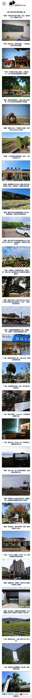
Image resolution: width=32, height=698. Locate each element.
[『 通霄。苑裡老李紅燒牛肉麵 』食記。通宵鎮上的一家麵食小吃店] (16, 30)
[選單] (4, 3)
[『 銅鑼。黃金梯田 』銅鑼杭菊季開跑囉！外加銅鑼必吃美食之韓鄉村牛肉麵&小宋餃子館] (16, 625)
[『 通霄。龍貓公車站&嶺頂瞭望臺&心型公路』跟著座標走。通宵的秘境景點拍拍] (16, 227)
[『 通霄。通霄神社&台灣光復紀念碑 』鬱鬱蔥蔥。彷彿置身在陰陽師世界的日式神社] (16, 513)
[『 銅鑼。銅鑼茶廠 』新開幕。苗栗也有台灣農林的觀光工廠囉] (16, 597)
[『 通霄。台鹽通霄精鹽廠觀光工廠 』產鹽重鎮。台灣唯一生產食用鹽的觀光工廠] (16, 344)
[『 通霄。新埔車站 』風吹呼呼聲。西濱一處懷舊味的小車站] (16, 541)
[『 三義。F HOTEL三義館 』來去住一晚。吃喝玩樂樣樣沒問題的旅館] (16, 569)
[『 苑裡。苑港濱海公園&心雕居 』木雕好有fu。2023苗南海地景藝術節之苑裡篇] (16, 86)
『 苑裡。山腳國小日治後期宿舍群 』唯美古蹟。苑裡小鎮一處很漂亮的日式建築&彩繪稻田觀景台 (16, 272)
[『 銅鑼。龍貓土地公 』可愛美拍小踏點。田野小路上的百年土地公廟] (16, 142)
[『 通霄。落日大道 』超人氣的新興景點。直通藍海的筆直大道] (16, 485)
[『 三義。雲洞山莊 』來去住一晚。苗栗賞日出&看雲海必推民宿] (16, 457)
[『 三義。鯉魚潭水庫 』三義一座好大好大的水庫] (16, 653)
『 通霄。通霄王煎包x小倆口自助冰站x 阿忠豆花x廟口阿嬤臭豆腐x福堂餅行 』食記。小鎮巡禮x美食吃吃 (16, 301)
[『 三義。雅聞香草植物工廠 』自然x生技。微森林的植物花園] (16, 372)
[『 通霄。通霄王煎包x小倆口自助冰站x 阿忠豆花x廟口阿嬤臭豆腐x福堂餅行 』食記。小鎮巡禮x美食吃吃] (16, 316)
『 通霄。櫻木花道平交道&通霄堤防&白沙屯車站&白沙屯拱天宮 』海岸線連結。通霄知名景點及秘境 (16, 242)
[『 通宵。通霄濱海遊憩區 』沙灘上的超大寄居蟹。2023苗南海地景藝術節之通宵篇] (16, 114)
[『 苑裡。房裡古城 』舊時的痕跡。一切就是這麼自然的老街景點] (16, 58)
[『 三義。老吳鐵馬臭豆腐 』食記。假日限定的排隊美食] (16, 400)
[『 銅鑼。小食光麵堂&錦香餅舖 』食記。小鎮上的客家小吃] (16, 170)
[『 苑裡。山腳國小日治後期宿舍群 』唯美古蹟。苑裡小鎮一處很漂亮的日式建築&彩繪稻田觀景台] (16, 286)
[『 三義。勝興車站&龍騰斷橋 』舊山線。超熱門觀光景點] (16, 681)
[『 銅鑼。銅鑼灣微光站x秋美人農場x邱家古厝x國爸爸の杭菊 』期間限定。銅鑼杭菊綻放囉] (16, 198)
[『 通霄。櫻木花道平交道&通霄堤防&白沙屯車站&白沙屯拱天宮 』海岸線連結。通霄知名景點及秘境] (16, 256)
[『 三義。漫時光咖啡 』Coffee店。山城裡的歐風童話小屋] (16, 428)
